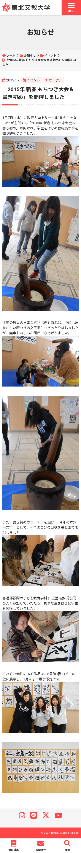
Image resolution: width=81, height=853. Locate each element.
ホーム (10, 55)
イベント (50, 55)
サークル (55, 80)
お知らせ (30, 55)
